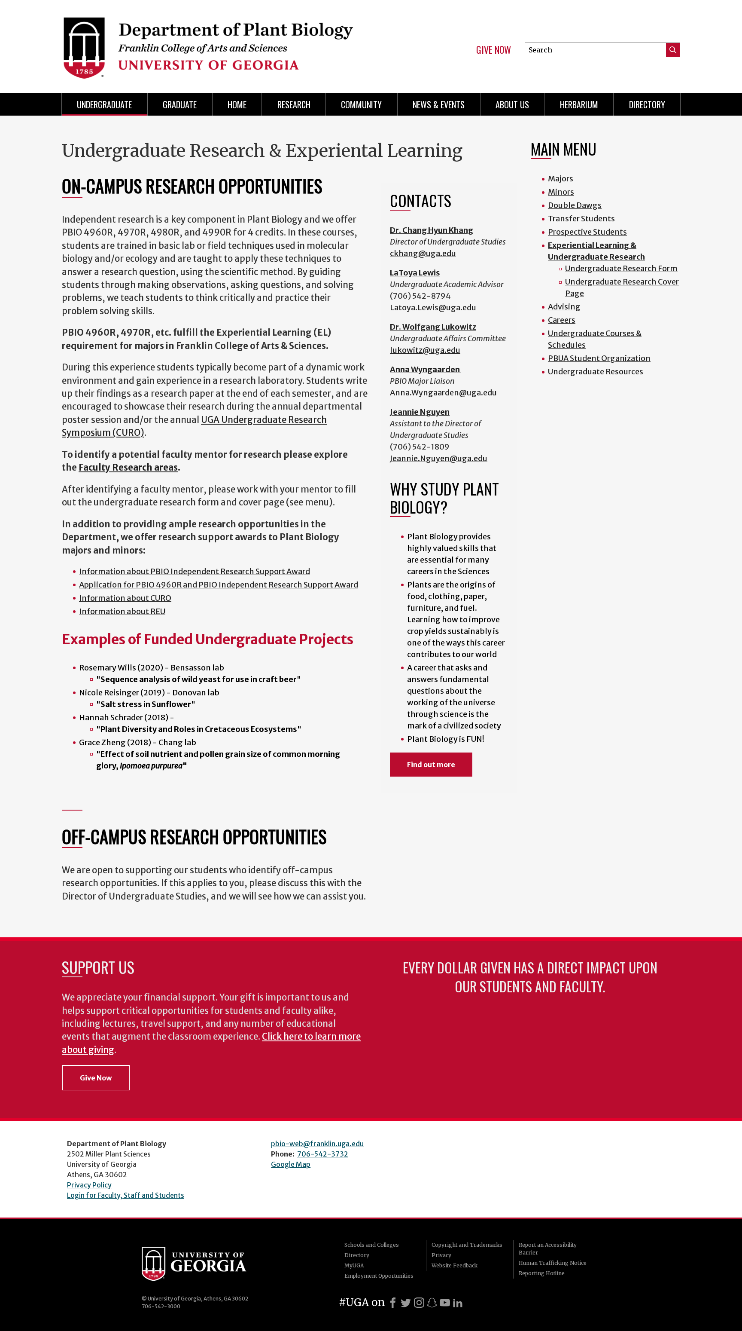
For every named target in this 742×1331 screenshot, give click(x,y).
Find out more (431, 764)
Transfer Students (581, 218)
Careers (561, 320)
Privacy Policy (89, 1185)
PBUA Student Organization (599, 358)
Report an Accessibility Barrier (548, 1249)
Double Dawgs (575, 205)
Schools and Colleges (371, 1245)
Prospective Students (587, 232)
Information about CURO (125, 598)
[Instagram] (419, 1302)
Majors (560, 179)
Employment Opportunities (379, 1276)
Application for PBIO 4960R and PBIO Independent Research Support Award (218, 585)
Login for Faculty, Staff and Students (125, 1195)
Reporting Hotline (542, 1273)
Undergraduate (104, 104)
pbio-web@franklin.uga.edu (317, 1143)
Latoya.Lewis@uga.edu (433, 307)
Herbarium (579, 104)
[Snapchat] (432, 1302)
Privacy (441, 1255)
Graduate (180, 104)
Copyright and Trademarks (467, 1245)
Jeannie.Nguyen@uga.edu (438, 458)
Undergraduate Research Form (621, 268)
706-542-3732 (322, 1154)
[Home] (212, 42)
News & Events (439, 104)
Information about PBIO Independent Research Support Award (194, 571)
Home (237, 104)
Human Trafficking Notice (553, 1263)
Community (361, 104)
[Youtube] (445, 1302)
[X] (406, 1302)
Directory (647, 104)
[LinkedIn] (458, 1302)
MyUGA (354, 1265)
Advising (564, 307)
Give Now (493, 50)
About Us (512, 104)
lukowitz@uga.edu (425, 350)
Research (293, 104)
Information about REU (122, 611)
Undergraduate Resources (595, 371)
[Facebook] (393, 1302)
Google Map (290, 1164)
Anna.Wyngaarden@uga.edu (443, 393)
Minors (561, 192)
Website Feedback (454, 1265)
